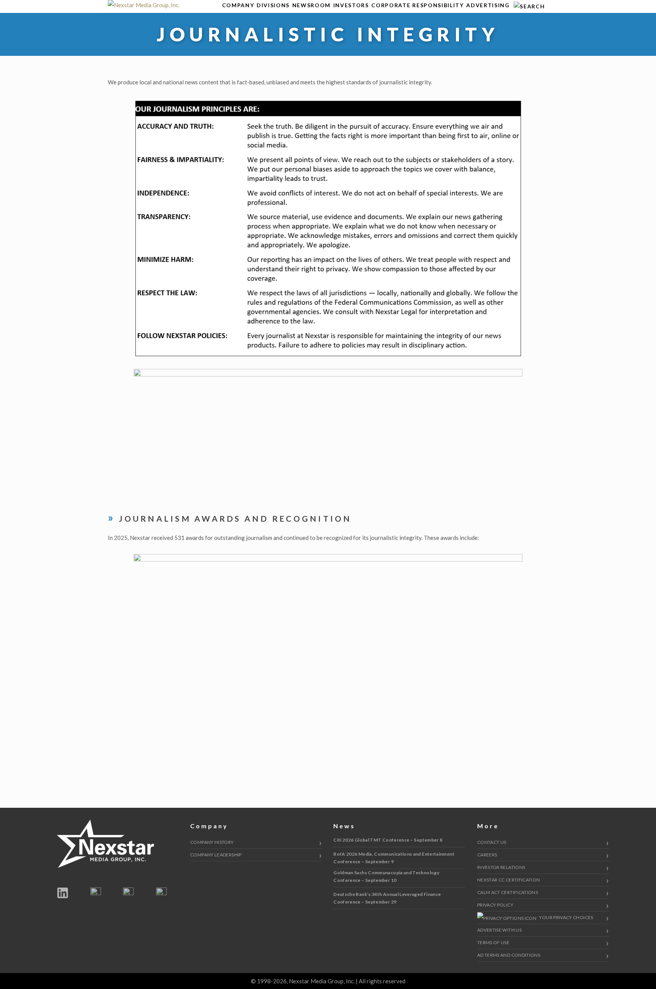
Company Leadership (215, 855)
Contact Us (491, 842)
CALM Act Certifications (507, 892)
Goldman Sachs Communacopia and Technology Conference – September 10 (386, 876)
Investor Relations (501, 867)
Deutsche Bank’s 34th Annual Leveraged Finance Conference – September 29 (387, 898)
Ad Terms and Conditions (508, 955)
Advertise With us (499, 930)
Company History (211, 842)
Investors (351, 5)
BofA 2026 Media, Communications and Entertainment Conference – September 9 (393, 857)
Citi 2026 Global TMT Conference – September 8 (387, 840)
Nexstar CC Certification (508, 880)
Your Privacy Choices (565, 917)
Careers (487, 855)
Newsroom (311, 5)
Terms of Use (493, 942)
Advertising (487, 5)
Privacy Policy (495, 905)
